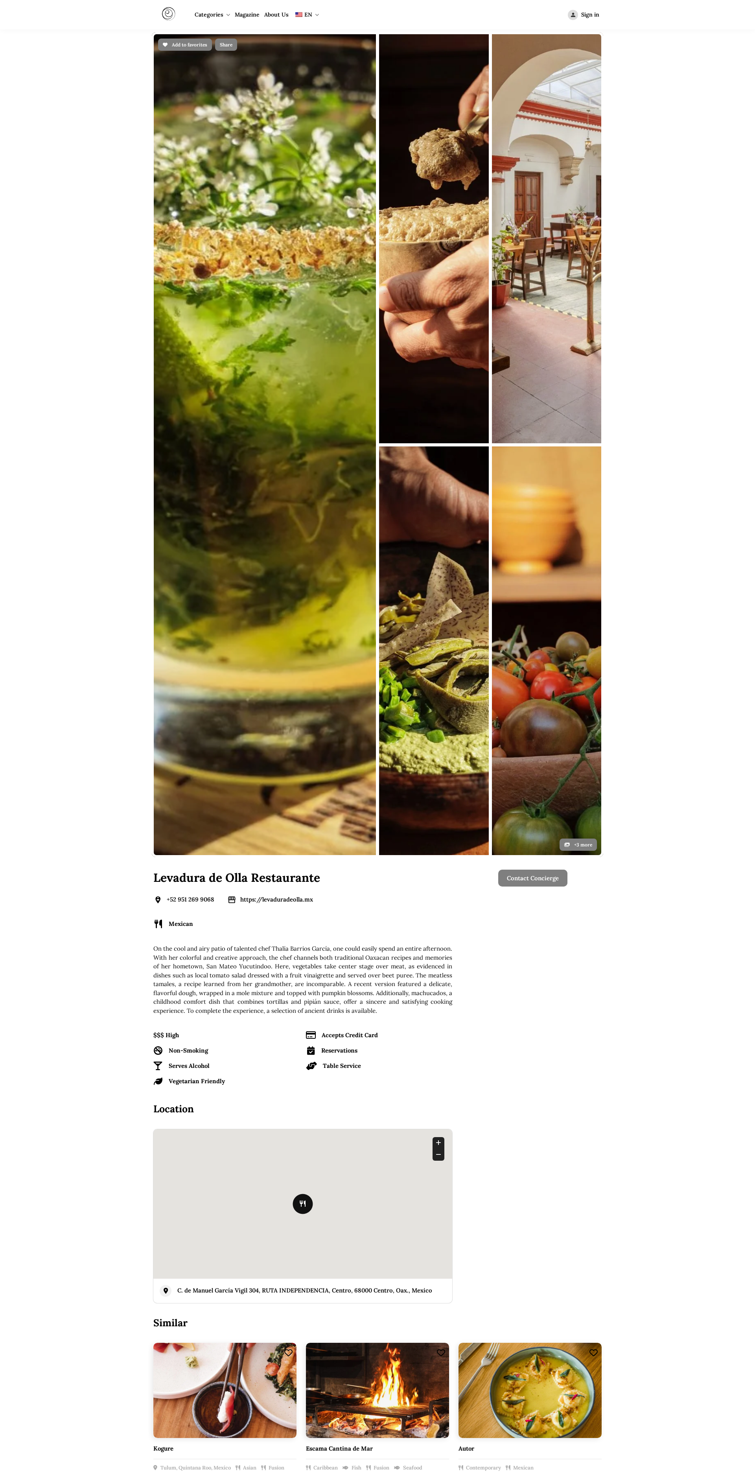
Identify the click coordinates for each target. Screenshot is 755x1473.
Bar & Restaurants (426, 956)
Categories (209, 14)
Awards (309, 983)
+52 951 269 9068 (190, 325)
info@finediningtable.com (562, 1081)
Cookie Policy (525, 970)
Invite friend (419, 997)
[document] (377, 1287)
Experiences (418, 983)
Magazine (247, 14)
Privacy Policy (526, 956)
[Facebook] (356, 1081)
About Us (276, 14)
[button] (651, 1104)
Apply (306, 970)
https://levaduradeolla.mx (276, 325)
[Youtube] (399, 1081)
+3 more (582, 271)
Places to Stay (421, 970)
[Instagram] (377, 1081)
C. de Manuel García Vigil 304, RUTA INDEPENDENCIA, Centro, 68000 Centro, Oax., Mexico (304, 716)
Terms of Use (525, 983)
